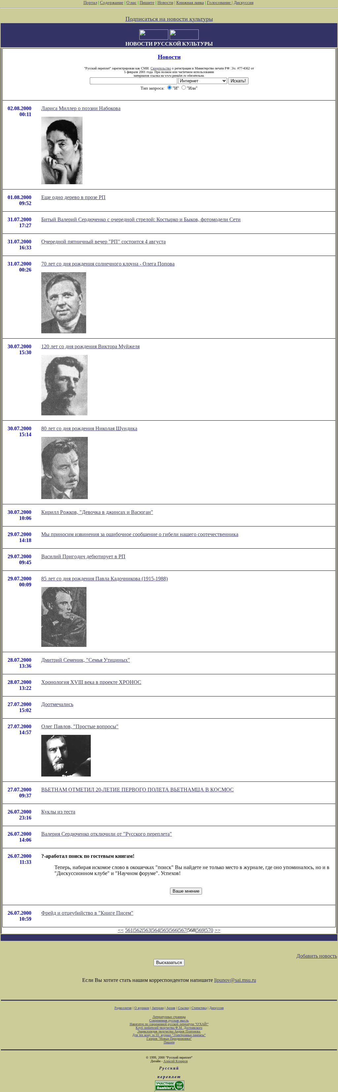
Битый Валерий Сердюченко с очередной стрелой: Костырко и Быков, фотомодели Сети (141, 219)
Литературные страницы (169, 1017)
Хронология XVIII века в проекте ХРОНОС (91, 682)
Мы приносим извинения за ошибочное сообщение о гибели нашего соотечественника (139, 534)
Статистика (199, 1008)
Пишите (147, 2)
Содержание (111, 2)
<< (121, 930)
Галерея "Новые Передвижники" (169, 1038)
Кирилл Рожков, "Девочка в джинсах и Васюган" (97, 512)
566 (174, 930)
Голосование (219, 2)
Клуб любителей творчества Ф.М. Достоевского (169, 1027)
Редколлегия (123, 1008)
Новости (165, 2)
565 (165, 930)
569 (200, 930)
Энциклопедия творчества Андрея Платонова (169, 1031)
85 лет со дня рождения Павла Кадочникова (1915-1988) (104, 578)
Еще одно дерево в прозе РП (73, 197)
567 (182, 930)
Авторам (158, 1008)
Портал (90, 2)
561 (129, 930)
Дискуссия (244, 2)
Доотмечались (57, 704)
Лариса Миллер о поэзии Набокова (80, 108)
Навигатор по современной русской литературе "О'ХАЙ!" (169, 1024)
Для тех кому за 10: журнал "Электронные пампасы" (169, 1035)
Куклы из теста (58, 812)
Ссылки (183, 1008)
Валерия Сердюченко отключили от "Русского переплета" (106, 834)
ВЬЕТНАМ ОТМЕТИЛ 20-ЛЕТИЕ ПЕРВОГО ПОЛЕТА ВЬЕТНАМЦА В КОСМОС (137, 789)
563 (147, 930)
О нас (131, 2)
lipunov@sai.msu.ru (235, 980)
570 (209, 930)
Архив (170, 1008)
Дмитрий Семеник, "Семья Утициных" (85, 660)
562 (138, 930)
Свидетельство (161, 68)
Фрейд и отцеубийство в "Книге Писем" (87, 913)
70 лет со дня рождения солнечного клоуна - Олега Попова (108, 264)
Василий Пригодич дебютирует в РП (83, 556)
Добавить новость (316, 956)
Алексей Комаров (175, 1061)
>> (217, 930)
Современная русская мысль (169, 1020)
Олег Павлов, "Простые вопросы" (79, 726)
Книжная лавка (190, 2)
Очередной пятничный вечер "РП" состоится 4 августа (103, 241)
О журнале (141, 1008)
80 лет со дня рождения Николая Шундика (89, 428)
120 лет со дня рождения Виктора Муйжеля (90, 346)
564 (156, 930)
